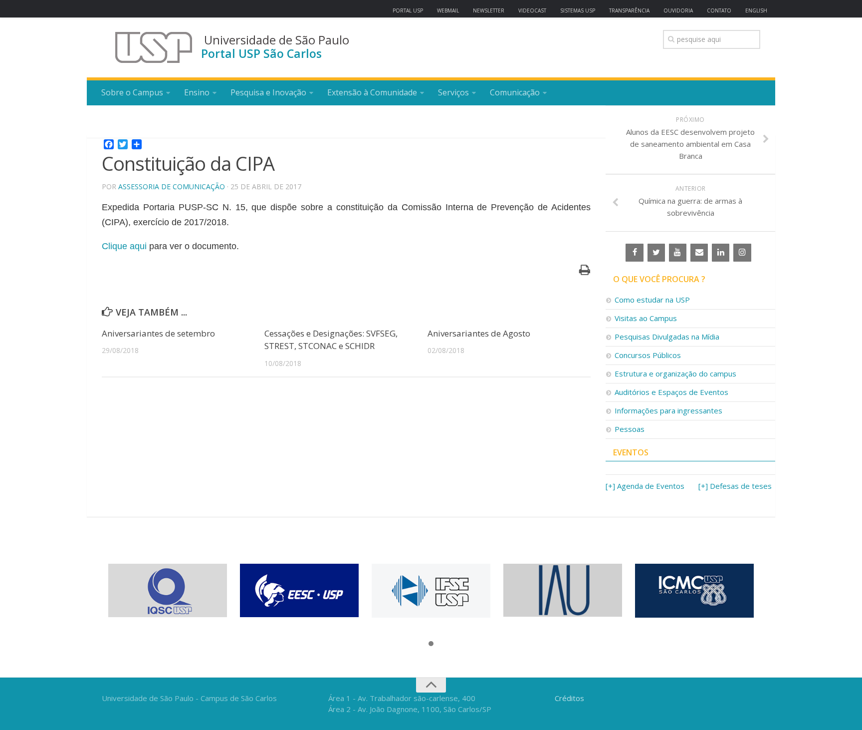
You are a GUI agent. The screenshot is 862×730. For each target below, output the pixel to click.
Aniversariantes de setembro (158, 333)
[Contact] (699, 253)
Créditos (569, 698)
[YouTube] (677, 253)
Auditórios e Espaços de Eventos (671, 392)
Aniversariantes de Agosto (479, 333)
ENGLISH (756, 10)
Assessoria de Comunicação (171, 186)
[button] (431, 644)
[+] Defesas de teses (735, 486)
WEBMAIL (448, 10)
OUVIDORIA (678, 10)
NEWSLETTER (488, 10)
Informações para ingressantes (668, 410)
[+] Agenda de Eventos (645, 486)
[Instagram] (742, 253)
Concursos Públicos (648, 355)
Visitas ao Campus (646, 318)
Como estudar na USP (652, 300)
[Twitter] (656, 253)
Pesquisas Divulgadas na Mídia (667, 337)
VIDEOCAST (532, 10)
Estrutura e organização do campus (675, 373)
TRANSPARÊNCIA (629, 10)
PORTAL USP (408, 10)
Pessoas (630, 429)
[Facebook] (634, 253)
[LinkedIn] (720, 253)
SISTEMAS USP (577, 10)
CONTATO (719, 10)
